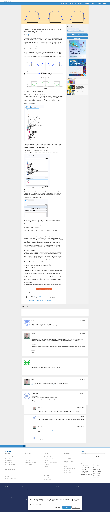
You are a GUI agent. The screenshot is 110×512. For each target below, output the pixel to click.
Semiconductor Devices (72, 30)
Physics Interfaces (47, 473)
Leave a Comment (77, 38)
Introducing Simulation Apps (28, 499)
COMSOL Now (8, 467)
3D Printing (83, 456)
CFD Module (83, 469)
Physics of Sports (96, 473)
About (91, 489)
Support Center (76, 489)
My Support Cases (76, 491)
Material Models (66, 466)
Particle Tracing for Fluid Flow (30, 462)
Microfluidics (27, 458)
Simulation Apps (81, 30)
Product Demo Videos (26, 491)
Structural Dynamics (67, 470)
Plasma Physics (8, 474)
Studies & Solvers (47, 479)
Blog (93, 3)
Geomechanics (66, 464)
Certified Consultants (85, 467)
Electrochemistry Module (85, 479)
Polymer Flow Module (97, 479)
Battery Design (8, 454)
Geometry (46, 460)
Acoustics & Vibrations (68, 462)
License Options (8, 493)
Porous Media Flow (28, 464)
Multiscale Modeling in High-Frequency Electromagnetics (98, 462)
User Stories (24, 493)
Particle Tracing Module (97, 471)
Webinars (58, 489)
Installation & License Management (50, 462)
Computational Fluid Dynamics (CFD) (31, 454)
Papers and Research (26, 495)
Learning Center (102, 3)
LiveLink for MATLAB (67, 458)
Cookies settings (57, 507)
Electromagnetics (70, 28)
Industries (73, 3)
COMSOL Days (59, 491)
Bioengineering (84, 463)
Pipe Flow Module (96, 475)
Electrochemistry (8, 460)
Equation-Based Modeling (49, 458)
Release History (8, 497)
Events (87, 3)
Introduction (46, 464)
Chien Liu (27, 34)
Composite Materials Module (86, 474)
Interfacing (67, 453)
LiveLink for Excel (67, 456)
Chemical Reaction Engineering (11, 456)
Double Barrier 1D (29, 264)
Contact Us (92, 495)
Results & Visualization (48, 475)
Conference (83, 476)
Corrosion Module (84, 478)
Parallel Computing (96, 469)
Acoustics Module (84, 459)
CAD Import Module (85, 465)
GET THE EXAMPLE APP (44, 289)
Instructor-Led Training (43, 491)
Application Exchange (43, 495)
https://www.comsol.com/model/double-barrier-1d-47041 (43, 384)
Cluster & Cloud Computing (49, 456)
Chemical (7, 453)
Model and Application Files (27, 489)
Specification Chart (9, 491)
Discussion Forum (42, 493)
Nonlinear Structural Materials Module (97, 465)
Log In (103, 1)
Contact (93, 1)
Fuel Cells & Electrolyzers (10, 464)
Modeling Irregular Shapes (98, 456)
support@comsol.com (53, 430)
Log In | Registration (55, 313)
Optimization (46, 471)
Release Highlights (37, 296)
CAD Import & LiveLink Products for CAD (71, 454)
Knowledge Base (76, 493)
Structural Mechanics (67, 472)
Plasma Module (96, 477)
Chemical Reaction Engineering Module (84, 472)
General (76, 28)
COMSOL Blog (27, 26)
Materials (46, 466)
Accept (66, 507)
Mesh (45, 468)
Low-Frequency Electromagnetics (11, 472)
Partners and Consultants (78, 495)
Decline (76, 507)
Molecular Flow (27, 460)
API (45, 454)
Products (64, 3)
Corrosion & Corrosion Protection (11, 458)
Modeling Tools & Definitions (49, 470)
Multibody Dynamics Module (98, 459)
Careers (91, 491)
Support (87, 1)
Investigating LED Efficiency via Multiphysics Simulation (40, 300)
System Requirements (9, 495)
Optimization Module (97, 467)
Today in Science (68, 475)
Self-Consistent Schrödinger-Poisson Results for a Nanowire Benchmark (43, 299)
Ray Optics (7, 476)
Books (23, 497)
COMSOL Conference (60, 495)
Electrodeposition (8, 462)
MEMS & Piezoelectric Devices (69, 468)
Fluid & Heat (28, 453)
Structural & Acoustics (70, 461)
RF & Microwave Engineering (10, 478)
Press (91, 493)
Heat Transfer (27, 456)
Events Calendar (59, 493)
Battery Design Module (85, 461)
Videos (80, 3)
